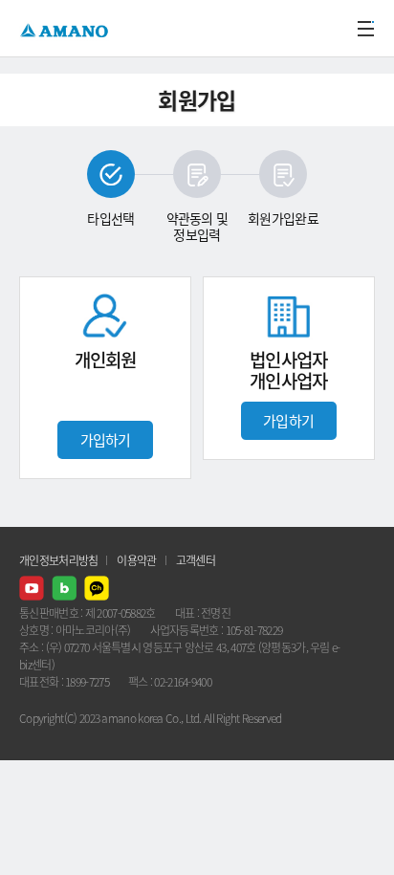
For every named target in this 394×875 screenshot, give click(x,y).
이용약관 (136, 560)
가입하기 (105, 439)
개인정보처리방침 (58, 560)
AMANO (66, 28)
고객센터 (195, 560)
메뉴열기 (365, 28)
